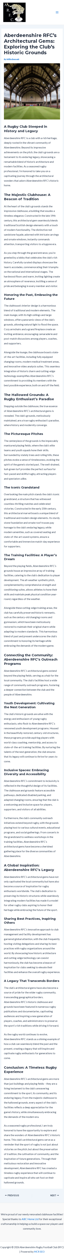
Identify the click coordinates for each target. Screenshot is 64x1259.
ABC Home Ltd (30, 1219)
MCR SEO (39, 1251)
